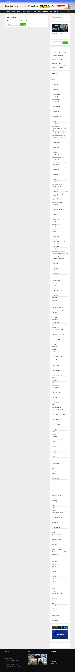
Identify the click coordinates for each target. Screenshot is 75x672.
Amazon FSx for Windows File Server (59, 162)
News (53, 559)
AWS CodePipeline (55, 322)
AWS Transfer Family (56, 424)
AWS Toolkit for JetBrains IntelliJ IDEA (59, 412)
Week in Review (55, 620)
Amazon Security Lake (56, 248)
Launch (53, 529)
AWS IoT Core (54, 363)
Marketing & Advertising (56, 539)
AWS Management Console (57, 375)
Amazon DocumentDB (56, 116)
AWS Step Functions (56, 400)
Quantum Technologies (56, 569)
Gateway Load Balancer (56, 495)
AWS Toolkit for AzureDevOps (58, 409)
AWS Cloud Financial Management (58, 310)
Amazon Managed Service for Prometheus (60, 191)
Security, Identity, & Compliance (58, 593)
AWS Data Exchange (56, 332)
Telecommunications (56, 613)
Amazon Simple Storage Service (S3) (59, 258)
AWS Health (54, 349)
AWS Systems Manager (56, 407)
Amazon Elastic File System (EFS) (58, 137)
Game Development (55, 493)
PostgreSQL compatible (56, 564)
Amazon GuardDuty (56, 167)
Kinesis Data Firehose (56, 527)
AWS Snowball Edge (56, 397)
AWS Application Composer (57, 290)
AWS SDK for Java (55, 385)
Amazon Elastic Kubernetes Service (58, 140)
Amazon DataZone (55, 111)
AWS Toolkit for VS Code (57, 419)
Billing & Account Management (58, 439)
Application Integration (56, 275)
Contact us (54, 659)
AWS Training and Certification (58, 422)
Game (53, 490)
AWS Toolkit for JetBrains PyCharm (58, 414)
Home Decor (54, 515)
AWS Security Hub (55, 387)
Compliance (54, 446)
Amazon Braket (55, 92)
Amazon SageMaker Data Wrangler (58, 241)
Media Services (55, 544)
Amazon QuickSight (56, 219)
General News (54, 498)
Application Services (56, 278)
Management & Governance (57, 534)
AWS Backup (54, 300)
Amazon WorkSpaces (56, 268)
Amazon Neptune (55, 204)
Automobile (29, 11)
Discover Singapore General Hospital (59, 52)
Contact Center (54, 453)
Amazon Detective (55, 114)
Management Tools (55, 537)
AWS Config (54, 324)
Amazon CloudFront (56, 96)
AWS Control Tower (55, 327)
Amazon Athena (55, 84)
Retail (53, 586)
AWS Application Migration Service (58, 292)
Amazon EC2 (54, 121)
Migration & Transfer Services (57, 549)
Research (53, 583)
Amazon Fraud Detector (56, 150)
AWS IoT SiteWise (55, 365)
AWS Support (54, 404)
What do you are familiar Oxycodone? (59, 63)
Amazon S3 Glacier (55, 231)
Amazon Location (55, 181)
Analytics (53, 270)
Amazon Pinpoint (55, 214)
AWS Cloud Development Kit (57, 307)
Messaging (54, 547)
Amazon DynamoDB (56, 118)
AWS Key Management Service (58, 368)
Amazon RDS (54, 221)
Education (54, 475)
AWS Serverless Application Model (58, 390)
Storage (53, 603)
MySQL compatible (55, 554)
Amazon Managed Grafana (57, 186)
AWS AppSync (55, 295)
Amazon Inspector (55, 169)
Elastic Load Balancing (56, 478)
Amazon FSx (54, 152)
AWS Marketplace (55, 377)
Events (53, 483)
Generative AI (54, 500)
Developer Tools (55, 471)
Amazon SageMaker (56, 236)
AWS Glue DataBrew (56, 346)
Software (53, 600)
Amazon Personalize (56, 212)
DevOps (53, 473)
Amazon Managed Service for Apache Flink (60, 189)
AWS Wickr (54, 431)
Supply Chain (54, 605)
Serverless (54, 596)
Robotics (53, 588)
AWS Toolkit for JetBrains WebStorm (59, 417)
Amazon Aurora (55, 87)
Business (18, 11)
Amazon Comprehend (56, 106)
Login (35, 11)
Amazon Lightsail (55, 179)
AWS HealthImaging (56, 351)
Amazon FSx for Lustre (56, 154)
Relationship (54, 581)
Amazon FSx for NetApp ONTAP (58, 157)
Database (53, 466)
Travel (51, 11)
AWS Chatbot (54, 302)
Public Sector (54, 566)
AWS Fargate (54, 342)
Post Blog (56, 11)
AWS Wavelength (55, 429)
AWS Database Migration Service (58, 334)
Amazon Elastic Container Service (58, 135)
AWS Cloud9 (54, 312)
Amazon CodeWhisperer (56, 104)
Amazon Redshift (55, 226)
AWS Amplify (54, 288)
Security (53, 591)
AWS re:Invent (54, 382)
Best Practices (54, 436)
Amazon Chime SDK (56, 94)
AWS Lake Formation (56, 370)
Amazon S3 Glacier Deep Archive (58, 234)
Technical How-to (55, 608)
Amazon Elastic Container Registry (58, 132)
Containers (54, 456)
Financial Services (55, 488)
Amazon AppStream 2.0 (56, 82)
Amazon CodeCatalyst (56, 101)
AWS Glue (54, 344)
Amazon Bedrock (55, 89)
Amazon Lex (54, 176)
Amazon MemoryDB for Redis (57, 202)
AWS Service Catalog (56, 392)
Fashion (13, 11)
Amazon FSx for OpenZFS (57, 159)
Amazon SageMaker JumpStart (58, 243)
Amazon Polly (54, 217)
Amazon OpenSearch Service (57, 209)
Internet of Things (55, 522)
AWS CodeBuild (55, 319)
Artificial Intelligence (56, 280)
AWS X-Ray (54, 434)
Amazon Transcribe (55, 261)
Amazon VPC (54, 265)
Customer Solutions (55, 463)
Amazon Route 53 (55, 229)
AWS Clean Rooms (55, 305)
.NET (53, 77)
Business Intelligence (56, 444)
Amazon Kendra (55, 174)
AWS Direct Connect (56, 339)
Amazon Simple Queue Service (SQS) (59, 256)
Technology (45, 11)
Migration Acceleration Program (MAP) (59, 551)
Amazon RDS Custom (56, 224)
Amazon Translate (55, 263)
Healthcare (54, 510)
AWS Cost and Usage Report (57, 329)
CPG (53, 458)
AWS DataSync (55, 337)
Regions (53, 578)
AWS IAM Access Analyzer (57, 356)
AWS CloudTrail (55, 315)
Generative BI (54, 502)
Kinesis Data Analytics (56, 525)
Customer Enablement (56, 461)
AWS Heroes (54, 354)
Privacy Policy (8, 1)
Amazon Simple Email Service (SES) (59, 251)
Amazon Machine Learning (57, 184)
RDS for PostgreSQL (56, 573)
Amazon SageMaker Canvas (57, 239)
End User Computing (56, 480)
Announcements (55, 273)
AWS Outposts (54, 380)
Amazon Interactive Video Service (58, 172)
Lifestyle (23, 11)
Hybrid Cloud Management (57, 517)
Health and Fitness (55, 507)
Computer (8, 11)
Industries (53, 520)
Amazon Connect (55, 109)
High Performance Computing (57, 512)
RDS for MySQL (55, 571)
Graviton (53, 505)
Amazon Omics (55, 207)
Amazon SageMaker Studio (57, 246)
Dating (53, 468)
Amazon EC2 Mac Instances (57, 123)
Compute (53, 448)
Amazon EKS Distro (56, 126)
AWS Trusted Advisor (56, 426)
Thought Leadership (55, 615)
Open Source (54, 561)
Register (39, 11)
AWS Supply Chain (55, 402)
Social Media (54, 598)
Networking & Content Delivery (58, 556)
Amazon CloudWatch (56, 99)
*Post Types (54, 79)
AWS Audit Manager (56, 297)
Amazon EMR (54, 145)
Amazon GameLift (55, 164)
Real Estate (54, 576)
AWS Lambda (54, 373)
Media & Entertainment (56, 542)
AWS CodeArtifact (55, 317)
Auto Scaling (54, 283)
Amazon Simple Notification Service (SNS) (60, 253)
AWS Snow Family (55, 395)
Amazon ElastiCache (56, 142)
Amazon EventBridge (56, 147)
